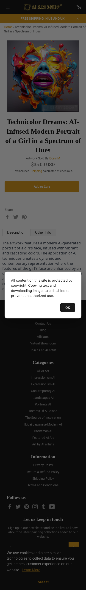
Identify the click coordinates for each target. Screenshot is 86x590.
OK (67, 308)
